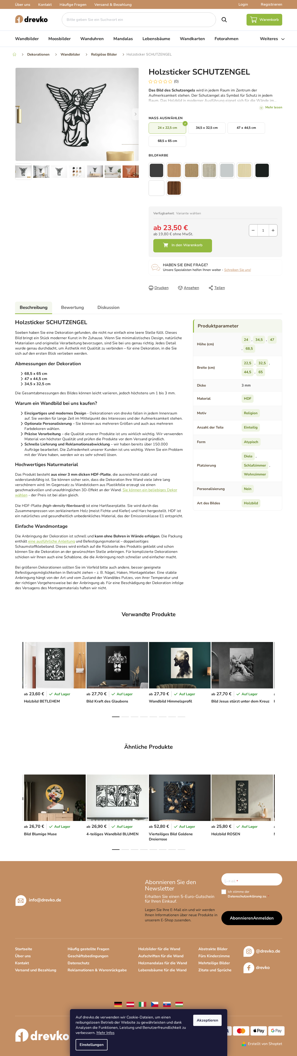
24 (246, 339)
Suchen (224, 19)
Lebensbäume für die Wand (162, 970)
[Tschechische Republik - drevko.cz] (154, 1004)
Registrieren (271, 4)
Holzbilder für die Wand (159, 949)
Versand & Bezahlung (113, 4)
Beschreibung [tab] (33, 307)
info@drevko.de (45, 900)
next (278, 678)
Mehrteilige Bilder (214, 963)
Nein (247, 488)
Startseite (23, 949)
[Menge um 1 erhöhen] (273, 230)
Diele (248, 456)
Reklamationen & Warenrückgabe (97, 970)
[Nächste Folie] (135, 114)
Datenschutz (78, 963)
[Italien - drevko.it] (142, 1004)
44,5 (247, 372)
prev (19, 678)
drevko (263, 968)
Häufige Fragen (73, 4)
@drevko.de (268, 951)
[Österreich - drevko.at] (130, 1004)
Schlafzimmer (255, 465)
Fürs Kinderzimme (214, 956)
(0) (176, 81)
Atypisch (251, 442)
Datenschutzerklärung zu (247, 896)
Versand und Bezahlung (35, 970)
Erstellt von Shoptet (265, 1043)
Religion (251, 413)
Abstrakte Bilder (213, 949)
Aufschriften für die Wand (161, 956)
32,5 (262, 363)
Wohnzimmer (255, 474)
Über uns (22, 4)
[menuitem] (26, 39)
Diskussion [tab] (108, 307)
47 (272, 339)
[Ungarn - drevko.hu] (179, 1004)
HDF (247, 398)
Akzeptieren (207, 1020)
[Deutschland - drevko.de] (118, 1004)
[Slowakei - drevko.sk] (167, 1004)
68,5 (249, 348)
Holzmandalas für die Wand (162, 963)
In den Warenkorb (182, 245)
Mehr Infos (105, 1032)
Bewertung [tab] (72, 307)
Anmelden (263, 918)
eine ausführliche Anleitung (51, 541)
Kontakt (45, 4)
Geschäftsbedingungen (88, 956)
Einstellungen (92, 1044)
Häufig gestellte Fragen (88, 949)
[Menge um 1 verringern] (253, 230)
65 (260, 372)
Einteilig (251, 427)
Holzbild (251, 503)
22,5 (247, 363)
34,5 (259, 339)
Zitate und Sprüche (214, 970)
